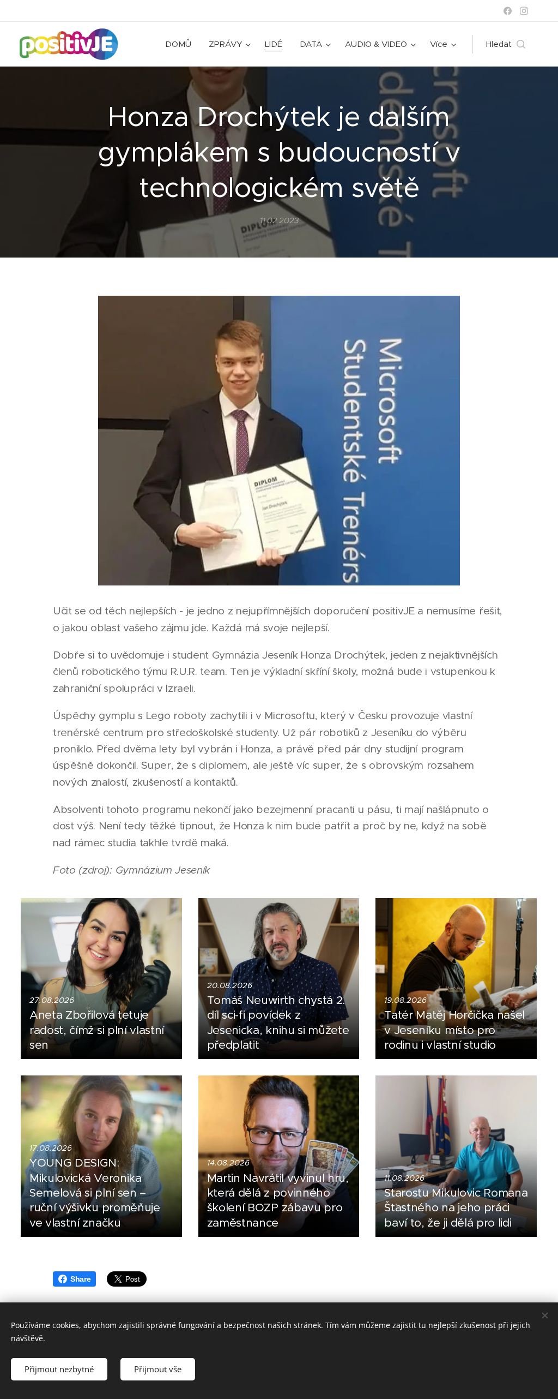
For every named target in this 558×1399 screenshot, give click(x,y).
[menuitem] (181, 44)
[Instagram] (524, 11)
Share (80, 1279)
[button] (505, 44)
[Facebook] (507, 11)
